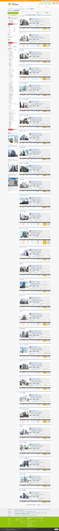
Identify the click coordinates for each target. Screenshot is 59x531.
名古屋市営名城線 (33, 53)
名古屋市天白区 (43, 509)
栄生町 (38, 378)
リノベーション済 (11, 57)
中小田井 (36, 447)
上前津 (37, 200)
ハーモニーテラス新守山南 (24, 458)
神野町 (38, 181)
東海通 (37, 120)
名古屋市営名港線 (33, 118)
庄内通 (37, 429)
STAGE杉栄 (22, 50)
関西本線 (32, 69)
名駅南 (31, 511)
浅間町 (20, 515)
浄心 (37, 431)
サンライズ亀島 (10, 144)
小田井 (38, 446)
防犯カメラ (11, 115)
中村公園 (37, 266)
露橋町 (38, 281)
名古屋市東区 (34, 509)
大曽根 (34, 298)
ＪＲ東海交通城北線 (33, 446)
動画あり (15, 49)
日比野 (37, 119)
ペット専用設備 (11, 53)
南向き (10, 126)
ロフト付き (11, 77)
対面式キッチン (11, 92)
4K (9, 31)
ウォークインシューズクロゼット (13, 104)
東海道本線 (32, 87)
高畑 (37, 71)
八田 (34, 69)
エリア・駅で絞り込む (13, 15)
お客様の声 (16, 520)
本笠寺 (37, 86)
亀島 (37, 216)
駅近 (21, 519)
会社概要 (9, 519)
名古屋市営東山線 (33, 70)
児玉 (37, 346)
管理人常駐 (11, 64)
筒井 (17, 511)
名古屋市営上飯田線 (33, 300)
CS (10, 106)
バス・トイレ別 (11, 93)
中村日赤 (37, 166)
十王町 (38, 476)
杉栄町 (23, 511)
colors (21, 311)
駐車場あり (11, 121)
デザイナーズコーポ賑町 (24, 163)
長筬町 (38, 265)
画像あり (10, 49)
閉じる (56, 529)
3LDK (14, 30)
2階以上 (10, 122)
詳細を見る (44, 28)
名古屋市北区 (34, 133)
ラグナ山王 (22, 279)
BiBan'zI (21, 263)
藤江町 (38, 362)
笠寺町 (37, 85)
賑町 (37, 165)
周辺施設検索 (17, 519)
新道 (18, 511)
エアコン (10, 100)
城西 (15, 511)
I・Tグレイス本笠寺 (23, 83)
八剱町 (38, 117)
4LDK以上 (10, 32)
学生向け (10, 72)
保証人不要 (11, 58)
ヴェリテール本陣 (23, 211)
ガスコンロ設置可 (11, 70)
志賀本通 (37, 53)
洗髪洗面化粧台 (11, 97)
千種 (21, 515)
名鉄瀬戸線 (32, 55)
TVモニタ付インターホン (12, 112)
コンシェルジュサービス (12, 120)
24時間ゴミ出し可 (12, 118)
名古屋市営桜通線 (33, 88)
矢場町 (37, 198)
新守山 (34, 102)
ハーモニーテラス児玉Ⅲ (24, 344)
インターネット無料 (23, 520)
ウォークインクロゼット (12, 103)
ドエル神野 (22, 179)
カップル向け (11, 73)
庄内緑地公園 (38, 430)
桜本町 (37, 88)
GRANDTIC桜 (22, 147)
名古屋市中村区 (35, 165)
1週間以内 (15, 46)
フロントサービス (11, 117)
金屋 (37, 101)
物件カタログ (10, 524)
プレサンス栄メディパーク (24, 195)
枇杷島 (37, 394)
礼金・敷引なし (11, 21)
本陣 (37, 168)
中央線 (32, 102)
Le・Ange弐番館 (23, 490)
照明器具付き (11, 84)
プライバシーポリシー (11, 520)
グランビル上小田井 (23, 442)
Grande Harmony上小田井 (24, 408)
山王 (36, 282)
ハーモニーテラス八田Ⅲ (24, 66)
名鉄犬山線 (32, 447)
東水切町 (37, 133)
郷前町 (29, 511)
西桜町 (37, 149)
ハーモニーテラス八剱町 (24, 115)
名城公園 (26, 515)
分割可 (10, 62)
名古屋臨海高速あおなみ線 (34, 284)
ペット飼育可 (11, 52)
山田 (37, 297)
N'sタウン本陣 (22, 474)
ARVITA (21, 426)
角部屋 (10, 127)
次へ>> (48, 14)
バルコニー (11, 80)
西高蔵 (37, 184)
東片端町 (34, 511)
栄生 (36, 214)
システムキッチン (11, 91)
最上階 (10, 125)
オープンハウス (11, 68)
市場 (37, 34)
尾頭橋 (35, 283)
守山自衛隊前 (36, 104)
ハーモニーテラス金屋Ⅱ (24, 99)
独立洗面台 (11, 99)
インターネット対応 (12, 110)
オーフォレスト (22, 295)
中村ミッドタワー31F (23, 360)
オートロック (11, 111)
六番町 (37, 118)
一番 (37, 313)
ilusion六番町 (10, 187)
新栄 (27, 511)
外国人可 (10, 69)
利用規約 (9, 521)
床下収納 (10, 102)
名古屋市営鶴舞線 (33, 200)
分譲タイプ (11, 63)
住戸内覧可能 (11, 119)
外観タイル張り (11, 88)
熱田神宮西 (37, 315)
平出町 (37, 410)
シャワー (10, 98)
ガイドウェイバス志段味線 (34, 103)
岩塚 (37, 267)
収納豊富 (10, 105)
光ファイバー (11, 109)
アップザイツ (22, 16)
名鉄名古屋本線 (33, 86)
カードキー (11, 67)
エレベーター (11, 83)
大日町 (38, 213)
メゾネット (11, 78)
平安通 (37, 54)
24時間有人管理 (11, 116)
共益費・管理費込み (11, 22)
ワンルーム (10, 27)
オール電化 (11, 82)
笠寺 (35, 87)
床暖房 (10, 101)
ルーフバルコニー (11, 81)
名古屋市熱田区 (35, 181)
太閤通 (37, 167)
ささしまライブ (41, 284)
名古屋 (15, 515)
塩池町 (38, 249)
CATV (10, 108)
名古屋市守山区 (35, 18)
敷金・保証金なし (11, 20)
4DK (14, 31)
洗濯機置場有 (11, 87)
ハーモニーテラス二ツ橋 (24, 228)
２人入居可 (11, 60)
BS (10, 107)
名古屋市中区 (34, 197)
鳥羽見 (38, 18)
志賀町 (37, 330)
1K (14, 27)
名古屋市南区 (34, 85)
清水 (25, 511)
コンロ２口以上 (11, 89)
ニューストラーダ (23, 247)
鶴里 (37, 152)
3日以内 (10, 46)
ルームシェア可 (11, 71)
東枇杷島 (37, 250)
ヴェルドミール (10, 158)
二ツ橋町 (38, 230)
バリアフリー (11, 61)
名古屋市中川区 (35, 117)
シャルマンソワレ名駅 (11, 173)
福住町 (21, 511)
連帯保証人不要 (22, 521)
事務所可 (10, 59)
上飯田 (38, 300)
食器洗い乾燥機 (11, 90)
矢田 (35, 463)
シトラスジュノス (23, 32)
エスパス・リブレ (23, 131)
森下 (35, 55)
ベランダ (10, 79)
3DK (9, 30)
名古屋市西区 (34, 346)
